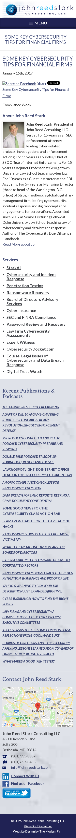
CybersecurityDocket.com (30, 349)
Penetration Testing (24, 285)
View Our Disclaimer (38, 826)
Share (41, 83)
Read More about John (20, 244)
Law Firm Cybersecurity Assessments (28, 333)
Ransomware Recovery (27, 292)
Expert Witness (20, 342)
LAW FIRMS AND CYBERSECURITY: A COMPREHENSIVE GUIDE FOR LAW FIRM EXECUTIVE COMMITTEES (31, 617)
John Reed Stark (39, 124)
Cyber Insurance (21, 310)
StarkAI (13, 267)
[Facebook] (6, 783)
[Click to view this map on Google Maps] (37, 726)
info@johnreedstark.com (30, 767)
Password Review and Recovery (36, 324)
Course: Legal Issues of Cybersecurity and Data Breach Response (35, 360)
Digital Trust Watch (24, 371)
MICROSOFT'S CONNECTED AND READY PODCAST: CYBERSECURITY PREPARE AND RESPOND (32, 443)
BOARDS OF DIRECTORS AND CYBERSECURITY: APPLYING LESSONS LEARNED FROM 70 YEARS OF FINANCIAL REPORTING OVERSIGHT (37, 648)
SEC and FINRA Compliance (31, 317)
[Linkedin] (6, 776)
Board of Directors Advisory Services (32, 301)
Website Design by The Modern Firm (38, 831)
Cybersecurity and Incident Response (31, 276)
